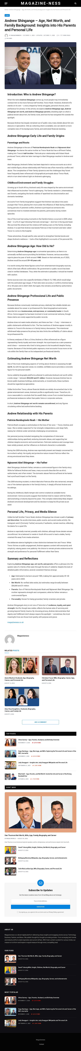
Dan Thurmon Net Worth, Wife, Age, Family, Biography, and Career (30, 835)
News (7, 15)
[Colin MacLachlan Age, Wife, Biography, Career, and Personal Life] (10, 871)
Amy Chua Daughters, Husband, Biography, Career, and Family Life (20, 710)
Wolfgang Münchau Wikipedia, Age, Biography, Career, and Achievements (42, 858)
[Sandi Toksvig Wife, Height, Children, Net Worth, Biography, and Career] (10, 850)
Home (6, 9)
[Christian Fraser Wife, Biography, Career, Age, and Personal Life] (59, 665)
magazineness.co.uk (15, 622)
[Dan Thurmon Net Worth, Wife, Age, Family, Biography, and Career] (40, 812)
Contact (41, 1044)
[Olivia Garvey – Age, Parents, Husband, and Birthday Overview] (10, 742)
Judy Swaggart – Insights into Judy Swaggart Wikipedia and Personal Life (42, 762)
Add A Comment (40, 722)
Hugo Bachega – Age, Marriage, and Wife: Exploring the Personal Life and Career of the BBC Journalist (47, 752)
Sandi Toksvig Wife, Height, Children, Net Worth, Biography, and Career (41, 847)
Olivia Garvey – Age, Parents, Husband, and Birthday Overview (38, 740)
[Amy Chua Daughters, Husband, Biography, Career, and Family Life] (22, 696)
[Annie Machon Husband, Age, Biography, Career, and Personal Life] (22, 665)
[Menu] (6, 3)
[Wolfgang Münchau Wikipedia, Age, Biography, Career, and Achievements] (10, 861)
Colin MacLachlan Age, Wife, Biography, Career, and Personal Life (40, 868)
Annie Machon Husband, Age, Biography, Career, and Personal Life (19, 679)
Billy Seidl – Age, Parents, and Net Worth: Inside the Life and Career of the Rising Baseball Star (45, 775)
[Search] (75, 3)
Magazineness (16, 35)
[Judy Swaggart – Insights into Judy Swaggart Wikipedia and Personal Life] (10, 765)
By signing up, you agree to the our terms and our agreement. (41, 912)
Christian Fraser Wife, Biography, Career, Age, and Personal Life (58, 679)
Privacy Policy (53, 912)
